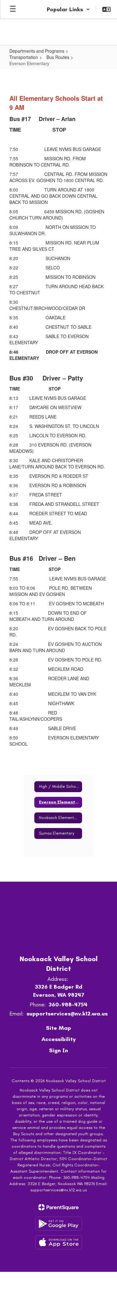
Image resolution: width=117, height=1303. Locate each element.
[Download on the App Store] (58, 1242)
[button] (68, 9)
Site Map (58, 1027)
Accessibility (58, 1039)
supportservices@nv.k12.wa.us (67, 1013)
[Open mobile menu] (12, 9)
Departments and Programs (36, 51)
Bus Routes (57, 57)
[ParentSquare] (58, 1207)
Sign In (58, 1050)
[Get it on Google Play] (58, 1224)
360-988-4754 (68, 1004)
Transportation (23, 57)
